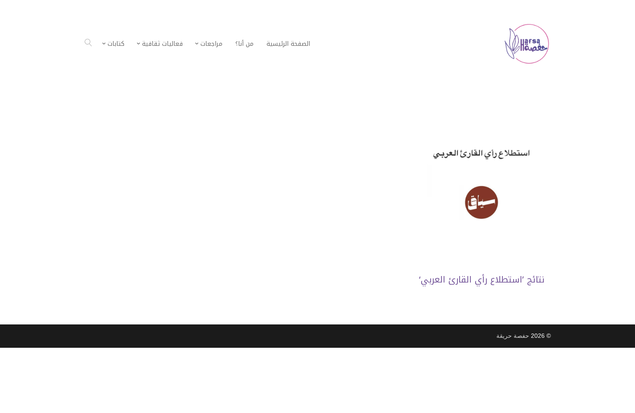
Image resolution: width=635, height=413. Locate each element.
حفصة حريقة (512, 335)
